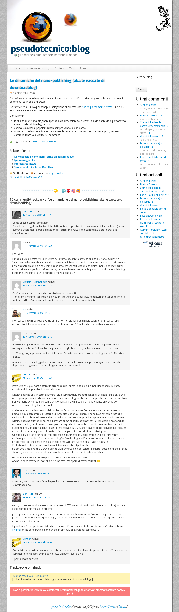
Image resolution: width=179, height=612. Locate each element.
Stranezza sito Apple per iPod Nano (34, 167)
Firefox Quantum (149, 115)
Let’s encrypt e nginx (151, 215)
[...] (148, 132)
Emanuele (152, 108)
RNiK (25, 470)
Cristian (27, 374)
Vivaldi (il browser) (150, 136)
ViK (24, 309)
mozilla (59, 173)
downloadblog (40, 141)
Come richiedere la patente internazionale (152, 124)
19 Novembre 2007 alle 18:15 (37, 336)
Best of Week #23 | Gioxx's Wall (30, 575)
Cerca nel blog (144, 77)
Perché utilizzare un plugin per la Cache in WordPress (152, 222)
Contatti (59, 68)
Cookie (84, 68)
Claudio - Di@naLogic (35, 281)
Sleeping (149, 129)
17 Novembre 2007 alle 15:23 (37, 245)
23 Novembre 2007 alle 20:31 (37, 497)
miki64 (143, 108)
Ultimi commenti (152, 99)
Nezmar (16, 529)
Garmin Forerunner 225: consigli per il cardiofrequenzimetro (153, 233)
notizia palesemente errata (97, 107)
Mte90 (163, 129)
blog (51, 173)
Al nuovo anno (148, 104)
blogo (52, 141)
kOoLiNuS (28, 494)
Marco (143, 132)
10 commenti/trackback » (27, 176)
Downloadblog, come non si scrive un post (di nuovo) (44, 156)
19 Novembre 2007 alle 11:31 (37, 312)
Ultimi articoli (149, 175)
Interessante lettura (25, 163)
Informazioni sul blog (38, 68)
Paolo (143, 139)
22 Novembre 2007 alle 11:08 (37, 378)
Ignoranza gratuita (24, 160)
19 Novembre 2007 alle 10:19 (37, 285)
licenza (122, 606)
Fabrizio (27, 211)
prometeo (145, 118)
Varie (72, 68)
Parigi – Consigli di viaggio (154, 194)
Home (17, 68)
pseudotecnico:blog (50, 49)
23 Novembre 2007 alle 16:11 (37, 473)
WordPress (108, 606)
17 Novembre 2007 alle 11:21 (37, 214)
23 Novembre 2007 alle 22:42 (37, 542)
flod (142, 129)
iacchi (154, 111)
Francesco (145, 111)
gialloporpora (147, 153)
